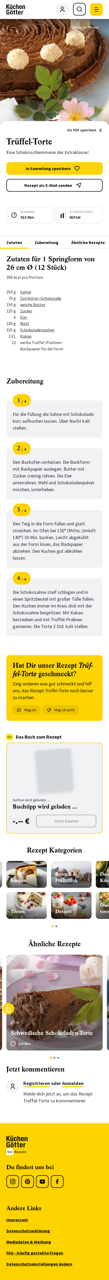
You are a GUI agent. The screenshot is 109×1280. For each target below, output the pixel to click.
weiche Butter (33, 304)
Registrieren (36, 1083)
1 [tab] (53, 926)
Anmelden (73, 1083)
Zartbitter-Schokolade (40, 298)
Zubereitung (46, 242)
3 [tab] (58, 1058)
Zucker (26, 310)
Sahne (25, 292)
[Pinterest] (27, 1181)
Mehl (24, 323)
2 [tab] (56, 926)
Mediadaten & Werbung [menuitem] (28, 1241)
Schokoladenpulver (37, 329)
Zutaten (14, 242)
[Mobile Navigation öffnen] (96, 9)
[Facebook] (57, 1181)
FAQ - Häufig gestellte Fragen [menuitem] (34, 1253)
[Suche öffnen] (79, 9)
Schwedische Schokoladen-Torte (52, 1033)
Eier (23, 317)
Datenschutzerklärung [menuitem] (28, 1230)
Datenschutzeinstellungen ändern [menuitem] (39, 1264)
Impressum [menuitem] (17, 1219)
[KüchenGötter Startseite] (15, 9)
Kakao (25, 336)
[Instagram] (12, 1181)
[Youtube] (42, 1181)
